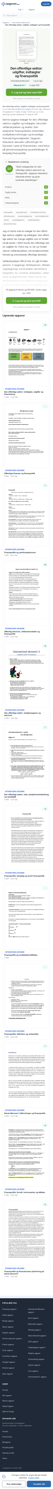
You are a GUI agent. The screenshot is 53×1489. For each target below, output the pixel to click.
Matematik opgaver (35, 1324)
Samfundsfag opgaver (36, 1359)
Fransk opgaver (8, 1344)
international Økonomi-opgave (19, 109)
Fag (19, 10)
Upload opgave (7, 1406)
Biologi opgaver (8, 1321)
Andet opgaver (7, 1315)
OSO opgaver (33, 1342)
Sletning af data (8, 1453)
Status (4, 1458)
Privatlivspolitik (8, 1447)
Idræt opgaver (7, 1374)
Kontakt (5, 1431)
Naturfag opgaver (34, 1330)
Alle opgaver (7, 1395)
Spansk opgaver (34, 1365)
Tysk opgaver (33, 1371)
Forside (5, 1390)
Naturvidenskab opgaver (37, 1336)
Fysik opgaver (7, 1350)
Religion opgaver (34, 1353)
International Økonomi (20, 22)
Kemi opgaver (33, 1318)
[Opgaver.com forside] (11, 4)
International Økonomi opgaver (36, 1310)
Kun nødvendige (14, 1484)
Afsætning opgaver (9, 1309)
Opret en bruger (8, 1412)
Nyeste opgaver (8, 1401)
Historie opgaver (8, 1368)
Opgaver (32, 10)
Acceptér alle (39, 1484)
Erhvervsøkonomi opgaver (12, 1339)
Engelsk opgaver (8, 1333)
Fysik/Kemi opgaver (9, 1356)
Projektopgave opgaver (36, 1347)
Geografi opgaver (8, 1362)
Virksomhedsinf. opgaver (37, 1377)
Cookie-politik (33, 1478)
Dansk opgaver (8, 1327)
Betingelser (6, 1442)
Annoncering (7, 1437)
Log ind (46, 4)
